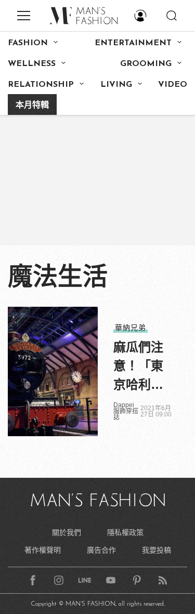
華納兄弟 (130, 327)
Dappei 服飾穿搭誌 (125, 411)
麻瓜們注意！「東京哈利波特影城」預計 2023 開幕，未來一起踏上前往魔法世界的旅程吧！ (141, 367)
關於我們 (66, 532)
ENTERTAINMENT (133, 43)
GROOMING (146, 64)
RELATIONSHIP (41, 85)
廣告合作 (101, 550)
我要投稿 (156, 550)
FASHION (28, 43)
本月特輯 (32, 105)
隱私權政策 (125, 532)
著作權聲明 (42, 550)
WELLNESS (32, 64)
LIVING (116, 85)
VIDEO (172, 85)
